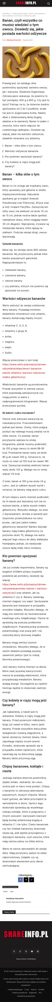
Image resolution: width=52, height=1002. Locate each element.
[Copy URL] (31, 879)
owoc (12, 891)
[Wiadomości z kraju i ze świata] (26, 3)
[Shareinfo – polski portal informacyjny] (26, 934)
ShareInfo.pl (6, 14)
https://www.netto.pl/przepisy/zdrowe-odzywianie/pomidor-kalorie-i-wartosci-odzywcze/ (25, 588)
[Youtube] (32, 951)
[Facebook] (20, 879)
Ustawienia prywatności (26, 996)
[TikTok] (20, 951)
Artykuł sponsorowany (20, 14)
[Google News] (38, 951)
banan (5, 891)
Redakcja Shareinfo (14, 40)
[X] (26, 879)
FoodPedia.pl (31, 959)
